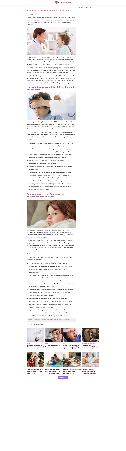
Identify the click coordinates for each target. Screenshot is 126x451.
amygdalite (30, 80)
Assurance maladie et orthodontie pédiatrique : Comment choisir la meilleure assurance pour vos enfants (71, 347)
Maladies (33, 7)
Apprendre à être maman (88, 343)
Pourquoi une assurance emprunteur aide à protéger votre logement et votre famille (72, 371)
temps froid (47, 232)
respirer (36, 169)
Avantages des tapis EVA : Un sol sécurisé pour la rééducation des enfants (53, 371)
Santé (28, 7)
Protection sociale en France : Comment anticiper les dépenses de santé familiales (53, 347)
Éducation (84, 368)
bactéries (53, 289)
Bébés (28, 343)
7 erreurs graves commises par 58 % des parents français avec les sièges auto (90, 347)
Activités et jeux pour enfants (35, 368)
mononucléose (67, 250)
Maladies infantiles (40, 7)
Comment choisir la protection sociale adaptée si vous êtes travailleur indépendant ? (90, 371)
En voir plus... (63, 377)
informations (67, 368)
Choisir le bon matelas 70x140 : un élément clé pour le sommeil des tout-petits (35, 347)
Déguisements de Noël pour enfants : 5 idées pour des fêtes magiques (35, 371)
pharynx (29, 126)
